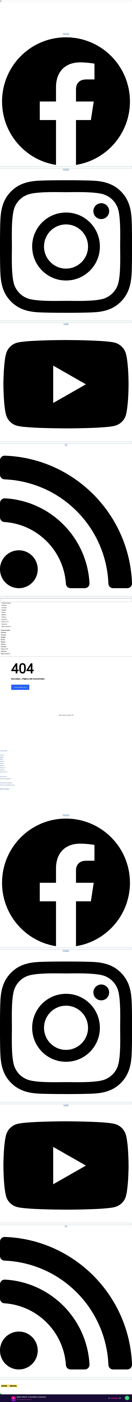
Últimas (3, 632)
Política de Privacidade (6, 783)
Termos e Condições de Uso (7, 785)
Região (3, 637)
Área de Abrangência (5, 778)
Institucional (3, 776)
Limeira (3, 635)
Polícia (3, 644)
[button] (66, 725)
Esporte (3, 647)
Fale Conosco (6, 626)
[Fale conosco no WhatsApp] (127, 1398)
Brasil (3, 639)
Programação (5, 630)
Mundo (3, 642)
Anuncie (3, 651)
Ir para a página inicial (20, 687)
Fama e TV (4, 649)
